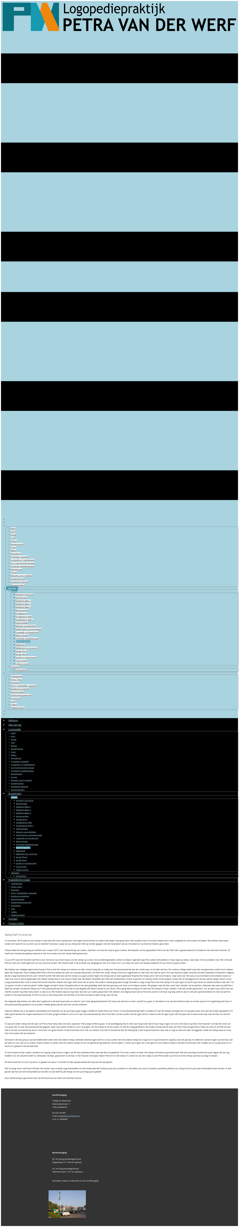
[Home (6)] (119, 35)
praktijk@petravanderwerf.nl (69, 1116)
